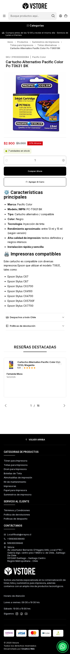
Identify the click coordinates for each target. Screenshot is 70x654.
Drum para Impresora (15, 469)
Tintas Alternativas (47, 45)
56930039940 (15, 543)
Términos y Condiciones (17, 510)
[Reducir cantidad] (6, 160)
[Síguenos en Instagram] (16, 614)
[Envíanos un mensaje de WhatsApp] (62, 646)
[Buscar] (53, 16)
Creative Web (28, 649)
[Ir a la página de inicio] (35, 5)
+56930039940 (16, 538)
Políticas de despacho (15, 518)
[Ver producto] (11, 364)
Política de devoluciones (17, 514)
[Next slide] (63, 405)
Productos (22, 42)
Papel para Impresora (15, 490)
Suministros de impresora (17, 494)
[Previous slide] (6, 405)
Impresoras (10, 486)
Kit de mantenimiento (15, 482)
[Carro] (65, 16)
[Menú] (4, 16)
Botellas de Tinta (13, 473)
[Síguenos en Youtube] (26, 614)
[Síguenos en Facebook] (21, 614)
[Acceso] (60, 16)
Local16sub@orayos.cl (19, 534)
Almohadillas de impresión (18, 477)
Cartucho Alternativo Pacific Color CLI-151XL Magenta (39, 363)
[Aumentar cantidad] (63, 160)
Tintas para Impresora (21, 45)
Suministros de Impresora (45, 42)
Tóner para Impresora (15, 460)
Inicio (10, 42)
